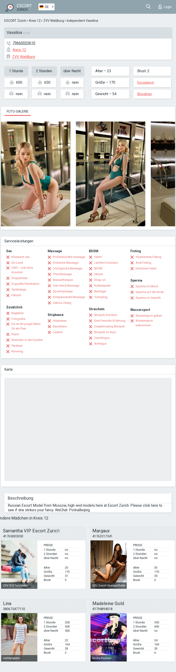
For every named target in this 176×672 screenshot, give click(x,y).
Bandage (100, 291)
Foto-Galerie (17, 111)
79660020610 (24, 43)
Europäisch (145, 82)
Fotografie (18, 319)
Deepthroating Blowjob (109, 326)
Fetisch (16, 295)
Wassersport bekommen (144, 323)
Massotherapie (63, 280)
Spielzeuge (18, 289)
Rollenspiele (102, 285)
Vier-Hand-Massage (66, 285)
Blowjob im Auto (105, 332)
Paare (15, 334)
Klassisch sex (20, 257)
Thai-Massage (62, 274)
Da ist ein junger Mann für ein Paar (26, 326)
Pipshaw (17, 345)
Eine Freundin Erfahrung (109, 320)
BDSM (98, 268)
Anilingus (100, 343)
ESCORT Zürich (15, 20)
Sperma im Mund (147, 286)
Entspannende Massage (69, 297)
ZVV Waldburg (53, 20)
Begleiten (17, 313)
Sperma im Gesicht (148, 297)
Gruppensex (19, 278)
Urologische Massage (67, 268)
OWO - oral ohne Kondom (22, 270)
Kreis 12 (35, 20)
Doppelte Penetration (25, 283)
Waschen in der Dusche (27, 340)
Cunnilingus (102, 338)
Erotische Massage (65, 262)
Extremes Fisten (146, 268)
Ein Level (17, 262)
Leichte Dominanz (106, 262)
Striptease (59, 320)
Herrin (98, 257)
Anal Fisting (143, 262)
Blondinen (144, 94)
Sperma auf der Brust (150, 292)
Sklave (98, 274)
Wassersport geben (149, 315)
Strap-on (100, 280)
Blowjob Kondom (105, 315)
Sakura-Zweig (62, 302)
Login (168, 7)
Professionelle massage (69, 257)
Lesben (58, 332)
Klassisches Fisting (148, 257)
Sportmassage (63, 291)
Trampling (100, 297)
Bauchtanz (60, 326)
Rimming (17, 351)
